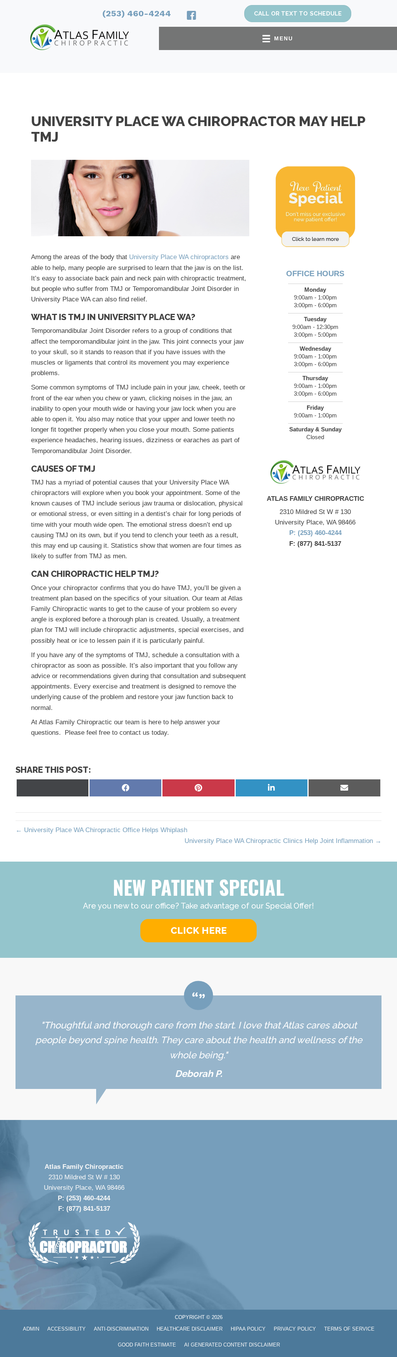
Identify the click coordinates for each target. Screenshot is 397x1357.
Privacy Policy (295, 1329)
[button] (198, 930)
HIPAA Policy (248, 1329)
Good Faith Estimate (147, 1345)
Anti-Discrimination (121, 1329)
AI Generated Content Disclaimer (232, 1345)
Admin (31, 1329)
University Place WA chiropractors (179, 257)
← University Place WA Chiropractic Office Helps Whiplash (101, 830)
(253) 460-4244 (136, 13)
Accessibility (66, 1329)
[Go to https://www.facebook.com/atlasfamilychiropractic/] (191, 16)
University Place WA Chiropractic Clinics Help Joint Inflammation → (283, 841)
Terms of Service (349, 1329)
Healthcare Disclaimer (190, 1329)
